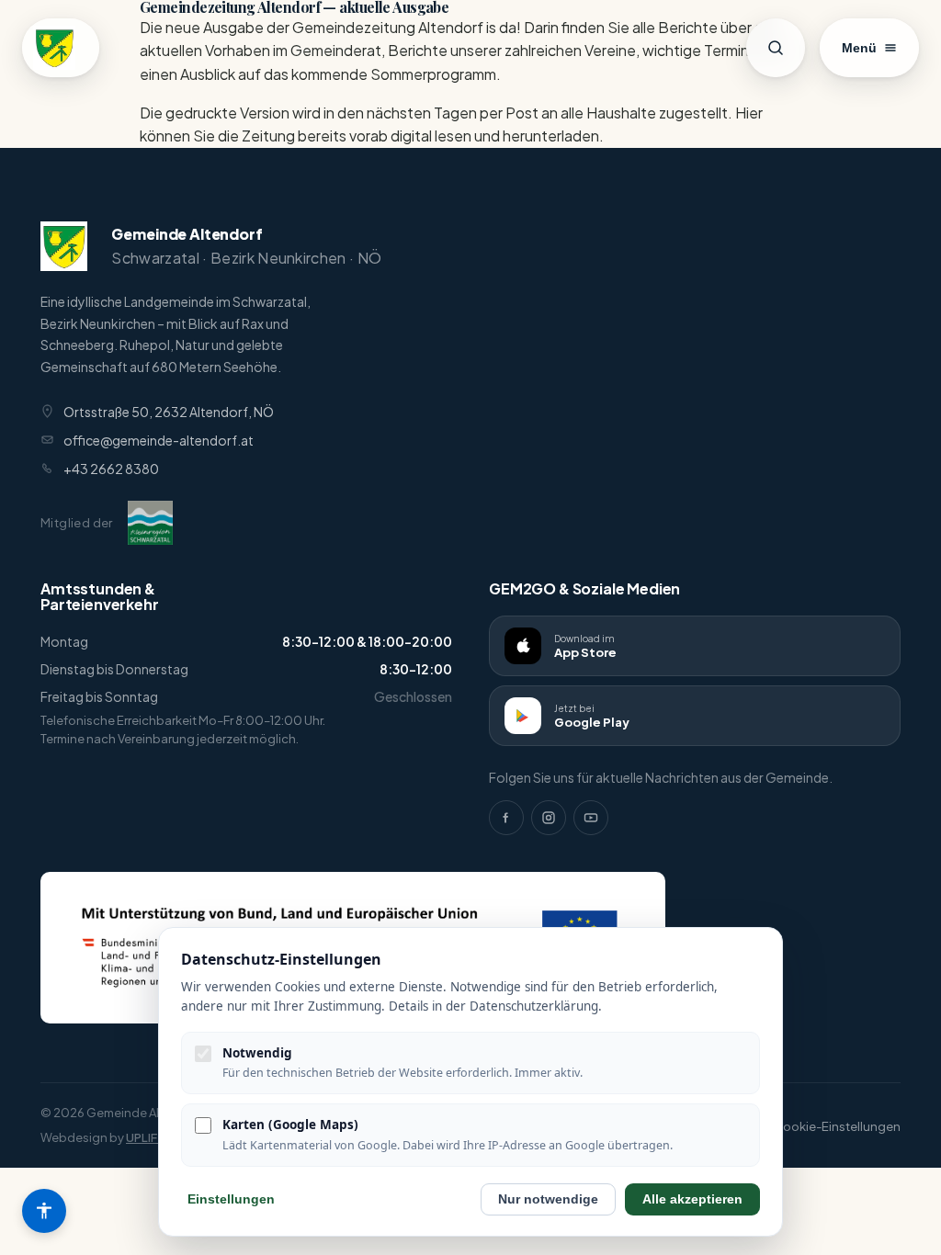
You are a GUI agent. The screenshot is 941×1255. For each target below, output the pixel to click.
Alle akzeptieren (692, 1199)
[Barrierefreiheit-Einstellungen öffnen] (44, 1211)
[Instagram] (548, 817)
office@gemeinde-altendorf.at (158, 440)
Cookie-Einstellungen (837, 1126)
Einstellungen (231, 1199)
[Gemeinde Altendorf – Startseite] (60, 47)
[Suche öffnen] (775, 47)
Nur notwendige (548, 1199)
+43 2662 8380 (111, 468)
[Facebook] (506, 817)
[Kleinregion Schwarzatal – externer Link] (150, 523)
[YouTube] (590, 817)
